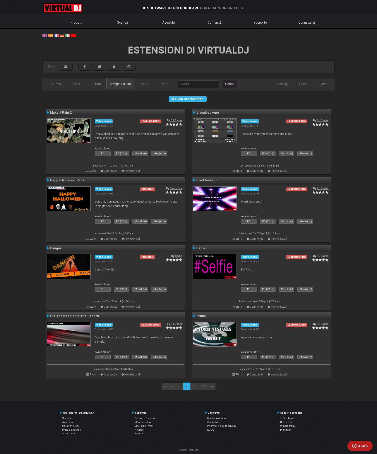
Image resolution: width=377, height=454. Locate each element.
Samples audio (120, 84)
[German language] (62, 35)
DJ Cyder (176, 120)
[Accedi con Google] (129, 67)
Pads (144, 84)
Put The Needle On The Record (74, 316)
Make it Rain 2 (61, 112)
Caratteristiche (70, 425)
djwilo (178, 256)
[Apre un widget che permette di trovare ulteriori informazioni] (360, 446)
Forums (139, 433)
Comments (110, 170)
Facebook (287, 418)
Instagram (288, 425)
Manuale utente (144, 422)
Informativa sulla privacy (221, 425)
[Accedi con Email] (66, 67)
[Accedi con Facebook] (84, 67)
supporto (260, 22)
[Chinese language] (73, 35)
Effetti (96, 84)
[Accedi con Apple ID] (114, 67)
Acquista (168, 22)
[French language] (56, 35)
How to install (132, 170)
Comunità (214, 22)
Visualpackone (207, 112)
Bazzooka (176, 188)
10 (195, 386)
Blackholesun (206, 180)
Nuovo (56, 84)
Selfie (200, 248)
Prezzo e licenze (71, 429)
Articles (139, 429)
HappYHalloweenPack (67, 180)
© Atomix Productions (189, 450)
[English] (44, 35)
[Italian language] (67, 35)
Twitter (286, 429)
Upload (324, 84)
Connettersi (306, 22)
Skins (76, 84)
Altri (164, 84)
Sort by (282, 84)
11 (204, 386)
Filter (303, 84)
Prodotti (76, 22)
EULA (210, 429)
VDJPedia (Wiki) (144, 425)
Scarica (122, 22)
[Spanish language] (50, 35)
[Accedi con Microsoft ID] (99, 67)
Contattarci (214, 422)
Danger (55, 248)
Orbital (201, 316)
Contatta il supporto (146, 418)
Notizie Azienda (216, 418)
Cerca (229, 84)
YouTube (287, 422)
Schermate (68, 433)
